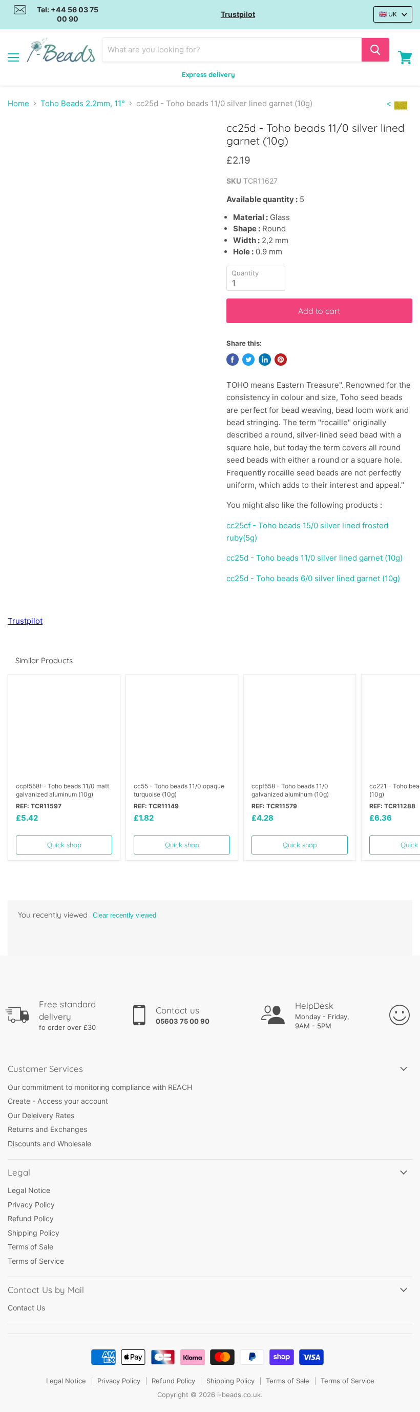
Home (18, 103)
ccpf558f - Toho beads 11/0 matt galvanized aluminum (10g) (62, 790)
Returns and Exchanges (47, 1129)
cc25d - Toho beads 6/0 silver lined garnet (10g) (313, 578)
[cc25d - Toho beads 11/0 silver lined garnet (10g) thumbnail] (38, 146)
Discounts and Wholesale (49, 1143)
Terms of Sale (30, 1246)
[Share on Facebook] (232, 359)
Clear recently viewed (124, 915)
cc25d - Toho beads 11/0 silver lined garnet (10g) (314, 558)
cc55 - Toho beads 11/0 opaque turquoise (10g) (179, 790)
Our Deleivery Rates (41, 1115)
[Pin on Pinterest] (281, 359)
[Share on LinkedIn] (265, 359)
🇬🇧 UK (388, 14)
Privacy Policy (31, 1204)
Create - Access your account (58, 1101)
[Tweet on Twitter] (248, 359)
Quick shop (64, 845)
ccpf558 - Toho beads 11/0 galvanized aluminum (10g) (290, 790)
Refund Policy (31, 1218)
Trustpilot (238, 14)
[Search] (375, 50)
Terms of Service (36, 1261)
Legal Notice (29, 1190)
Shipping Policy (33, 1232)
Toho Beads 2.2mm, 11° (82, 103)
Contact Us (26, 1307)
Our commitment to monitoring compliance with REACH (100, 1087)
